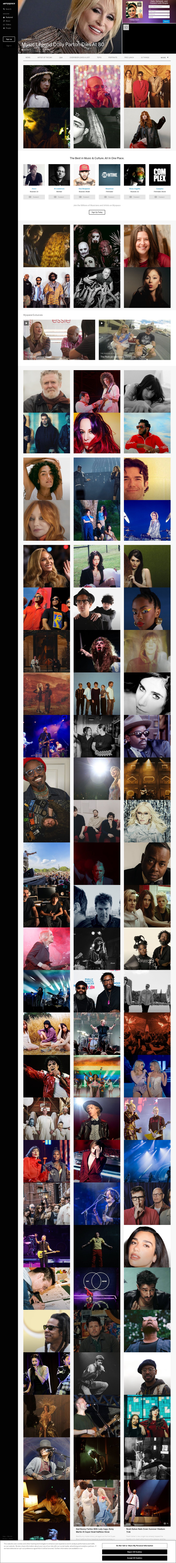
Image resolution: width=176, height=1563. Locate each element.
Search (166, 21)
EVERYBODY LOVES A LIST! (80, 57)
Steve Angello (134, 189)
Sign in (8, 46)
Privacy (5, 1539)
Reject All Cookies (134, 1552)
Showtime (109, 189)
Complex (159, 189)
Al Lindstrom (59, 189)
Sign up (9, 39)
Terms (11, 1539)
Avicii (34, 189)
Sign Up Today (97, 212)
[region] (88, 1551)
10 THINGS (145, 57)
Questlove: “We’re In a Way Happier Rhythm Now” (70, 41)
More (164, 57)
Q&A (61, 57)
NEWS (28, 57)
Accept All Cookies (134, 1558)
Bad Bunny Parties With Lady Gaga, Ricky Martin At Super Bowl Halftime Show (95, 1530)
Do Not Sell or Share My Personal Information (134, 1546)
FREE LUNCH (129, 57)
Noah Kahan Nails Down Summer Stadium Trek (145, 1530)
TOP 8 (99, 57)
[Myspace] (9, 3)
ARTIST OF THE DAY (44, 57)
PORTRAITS (112, 57)
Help (4, 1536)
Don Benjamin (84, 189)
